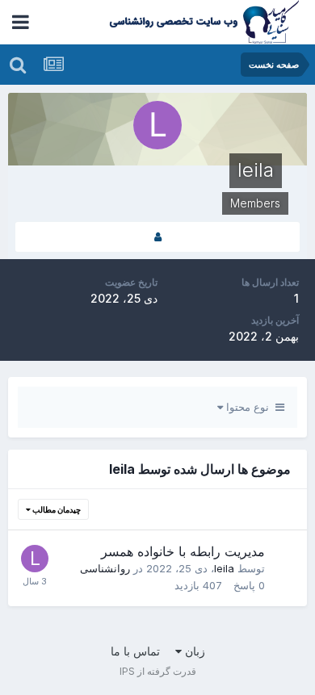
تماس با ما (135, 651)
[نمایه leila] (157, 237)
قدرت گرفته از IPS (158, 671)
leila (224, 568)
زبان (193, 651)
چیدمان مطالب (56, 509)
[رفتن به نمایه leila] (34, 558)
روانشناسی (105, 568)
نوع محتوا (249, 406)
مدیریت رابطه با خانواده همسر (183, 551)
